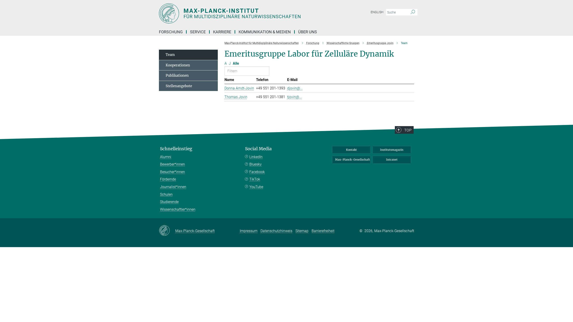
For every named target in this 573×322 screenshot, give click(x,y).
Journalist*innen (173, 187)
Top (407, 130)
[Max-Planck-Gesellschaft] (167, 230)
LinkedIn (256, 157)
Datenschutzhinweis (276, 231)
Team (170, 55)
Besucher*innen (172, 172)
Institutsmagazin (391, 149)
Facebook (257, 172)
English (377, 12)
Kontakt (351, 149)
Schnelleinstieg (176, 148)
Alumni (165, 157)
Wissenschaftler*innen (177, 209)
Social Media (258, 148)
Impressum (248, 231)
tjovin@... (294, 97)
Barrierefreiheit (323, 231)
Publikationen (177, 75)
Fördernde (168, 179)
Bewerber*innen (172, 164)
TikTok (254, 179)
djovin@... (295, 88)
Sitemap (301, 231)
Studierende (169, 202)
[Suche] (412, 12)
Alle (236, 63)
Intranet (392, 159)
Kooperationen (178, 65)
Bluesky (255, 164)
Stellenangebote (179, 86)
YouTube (256, 187)
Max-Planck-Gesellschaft (352, 159)
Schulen (166, 194)
